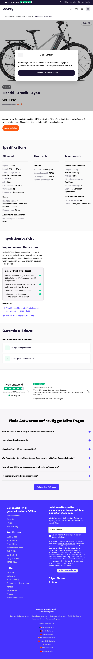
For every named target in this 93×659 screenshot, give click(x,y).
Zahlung (10, 573)
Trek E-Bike (11, 551)
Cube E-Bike (12, 537)
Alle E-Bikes (9, 16)
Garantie (10, 519)
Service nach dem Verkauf (18, 583)
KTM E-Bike (12, 562)
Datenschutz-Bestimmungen (19, 616)
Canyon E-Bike (13, 559)
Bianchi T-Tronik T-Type (43, 16)
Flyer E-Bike (12, 544)
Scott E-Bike (12, 541)
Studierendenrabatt (15, 598)
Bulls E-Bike (12, 555)
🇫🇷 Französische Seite (46, 627)
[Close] (48, 1)
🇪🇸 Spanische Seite (46, 648)
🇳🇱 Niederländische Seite (46, 638)
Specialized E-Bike (15, 548)
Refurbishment (13, 516)
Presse (10, 594)
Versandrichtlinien (38, 619)
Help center (12, 591)
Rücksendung (13, 580)
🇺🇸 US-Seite (46, 644)
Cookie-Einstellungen (46, 623)
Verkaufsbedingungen (53, 619)
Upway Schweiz (50, 609)
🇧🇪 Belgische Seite (46, 631)
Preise (9, 523)
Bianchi (30, 16)
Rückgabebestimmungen (39, 616)
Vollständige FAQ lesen (46, 487)
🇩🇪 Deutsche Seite (46, 634)
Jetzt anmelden (67, 570)
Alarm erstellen (10, 128)
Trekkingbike (20, 16)
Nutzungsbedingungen (58, 616)
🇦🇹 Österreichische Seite (46, 641)
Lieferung (11, 576)
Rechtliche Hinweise (74, 616)
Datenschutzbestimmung (66, 544)
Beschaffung (12, 527)
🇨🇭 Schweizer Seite (46, 651)
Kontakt (10, 587)
